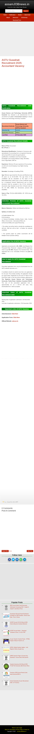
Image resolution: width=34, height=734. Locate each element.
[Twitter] (13, 559)
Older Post (29, 551)
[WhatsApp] (20, 559)
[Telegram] (24, 559)
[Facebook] (9, 559)
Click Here (15, 314)
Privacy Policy (19, 729)
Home (10, 551)
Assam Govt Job (11, 502)
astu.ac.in (15, 321)
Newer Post (5, 551)
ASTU (16, 502)
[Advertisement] (17, 39)
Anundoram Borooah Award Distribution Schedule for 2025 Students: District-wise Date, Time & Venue (20, 615)
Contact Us (26, 729)
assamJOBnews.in (17, 4)
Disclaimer (12, 729)
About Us (7, 729)
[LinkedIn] (17, 559)
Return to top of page (17, 727)
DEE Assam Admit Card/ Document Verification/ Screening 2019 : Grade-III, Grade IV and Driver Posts (19, 607)
